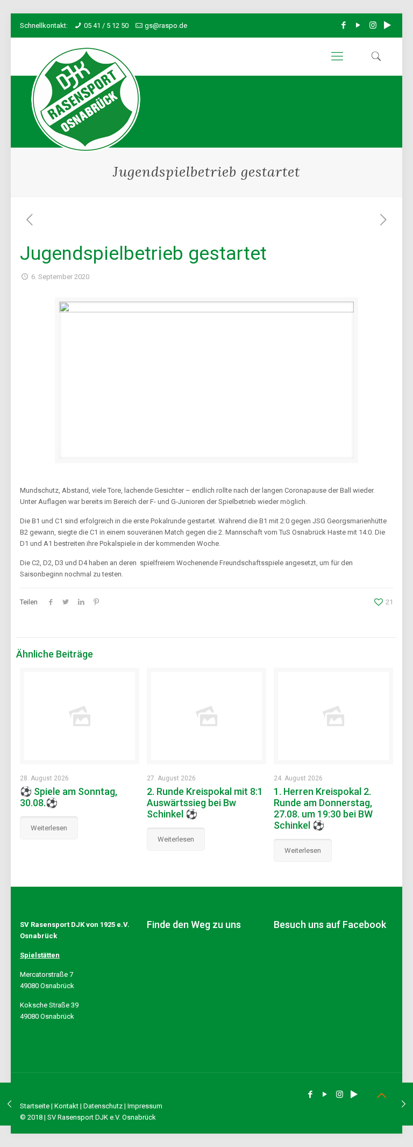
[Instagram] (373, 25)
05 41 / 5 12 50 (106, 25)
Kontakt (66, 1106)
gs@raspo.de (166, 25)
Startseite (34, 1106)
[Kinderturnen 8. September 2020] (403, 1104)
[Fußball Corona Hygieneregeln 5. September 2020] (9, 1104)
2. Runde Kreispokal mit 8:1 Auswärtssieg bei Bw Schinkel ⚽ (205, 803)
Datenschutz (103, 1106)
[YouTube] (358, 25)
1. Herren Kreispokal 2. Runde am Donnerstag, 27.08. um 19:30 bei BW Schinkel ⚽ (323, 808)
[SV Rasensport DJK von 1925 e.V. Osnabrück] (86, 99)
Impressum (144, 1106)
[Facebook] (344, 25)
